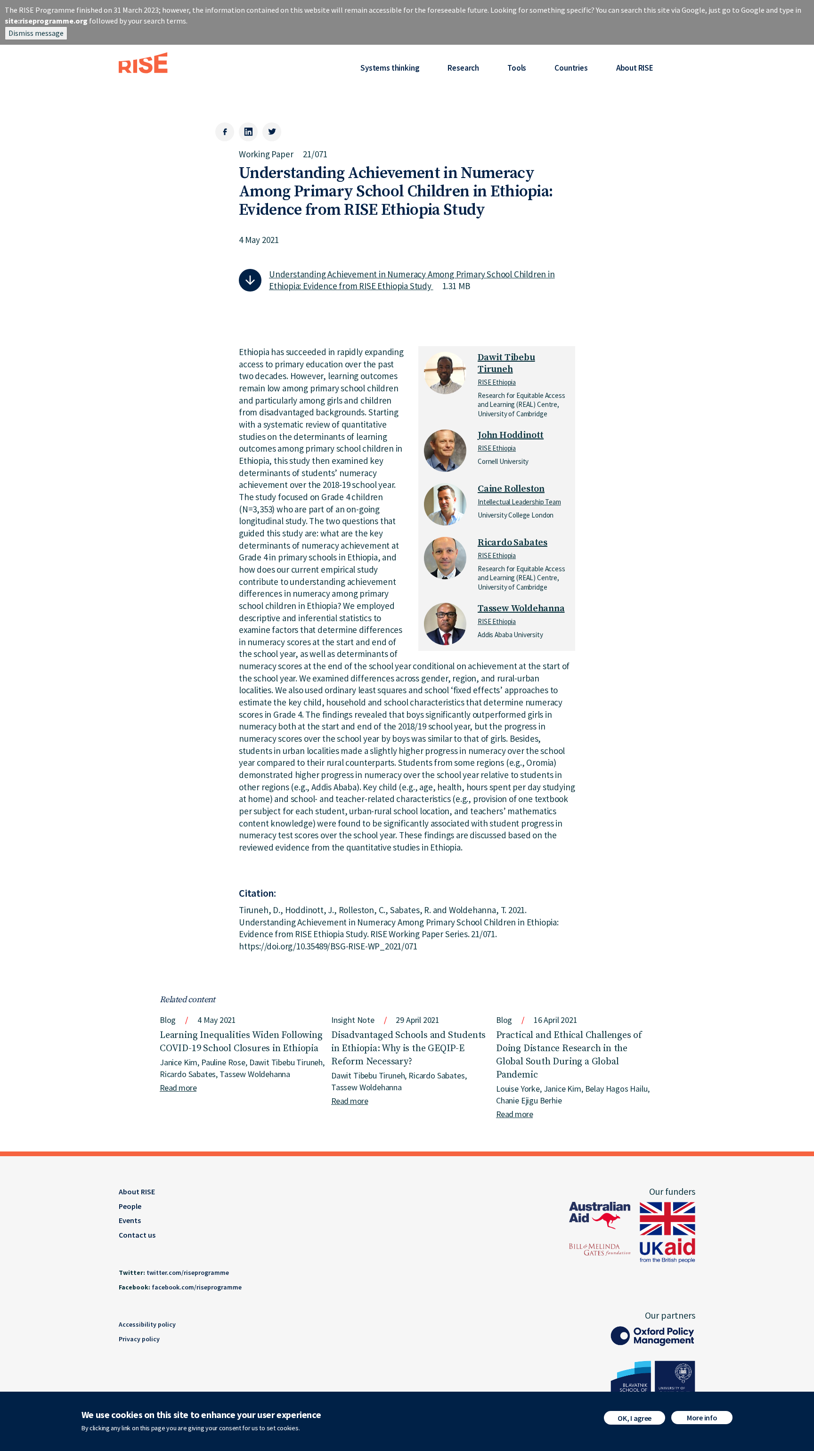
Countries (570, 68)
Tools (516, 68)
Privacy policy (139, 1339)
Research (463, 68)
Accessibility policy (147, 1324)
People (130, 1206)
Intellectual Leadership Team (519, 501)
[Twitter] (271, 131)
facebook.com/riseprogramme (197, 1287)
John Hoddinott (511, 435)
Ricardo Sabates (512, 543)
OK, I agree (634, 1418)
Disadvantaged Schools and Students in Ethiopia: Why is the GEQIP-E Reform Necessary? (408, 1048)
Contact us (137, 1235)
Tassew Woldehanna (521, 609)
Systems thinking (389, 68)
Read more (178, 1087)
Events (130, 1220)
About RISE (634, 68)
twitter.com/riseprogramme (188, 1272)
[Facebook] (224, 131)
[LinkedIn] (248, 131)
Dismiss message (36, 33)
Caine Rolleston (511, 489)
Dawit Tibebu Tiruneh (506, 363)
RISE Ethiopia (497, 382)
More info (702, 1417)
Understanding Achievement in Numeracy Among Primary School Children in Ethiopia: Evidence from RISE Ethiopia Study (412, 280)
